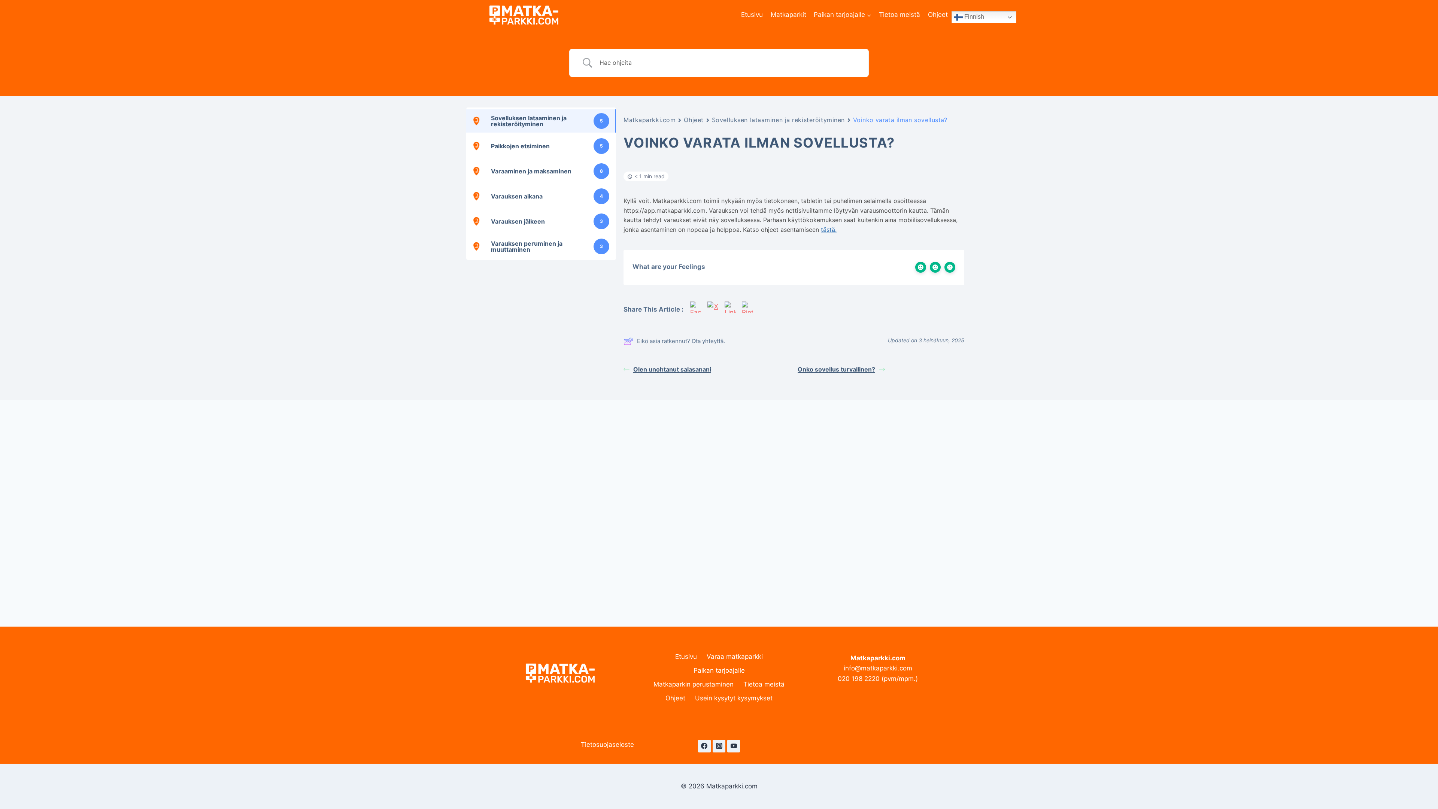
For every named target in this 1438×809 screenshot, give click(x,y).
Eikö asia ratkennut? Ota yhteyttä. (681, 341)
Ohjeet (938, 14)
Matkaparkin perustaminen (693, 684)
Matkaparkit (788, 14)
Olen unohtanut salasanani (672, 369)
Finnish (973, 16)
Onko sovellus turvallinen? (836, 369)
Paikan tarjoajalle (719, 670)
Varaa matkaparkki (735, 656)
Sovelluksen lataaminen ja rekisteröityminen (778, 120)
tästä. (829, 229)
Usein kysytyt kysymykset (734, 698)
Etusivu (752, 14)
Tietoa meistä (899, 14)
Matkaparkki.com (650, 120)
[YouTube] (733, 746)
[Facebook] (704, 746)
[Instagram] (719, 746)
